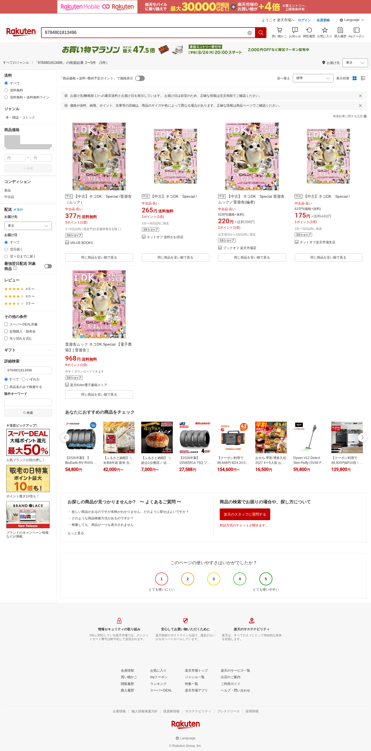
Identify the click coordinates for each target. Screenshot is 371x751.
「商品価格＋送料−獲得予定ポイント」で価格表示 (96, 78)
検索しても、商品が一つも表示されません (103, 525)
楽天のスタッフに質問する (245, 514)
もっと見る (76, 533)
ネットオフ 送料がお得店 (165, 237)
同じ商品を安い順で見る (99, 257)
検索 (30, 168)
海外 (20, 210)
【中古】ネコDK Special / (173, 196)
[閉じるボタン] (360, 95)
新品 (7, 190)
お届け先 (10, 217)
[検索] (261, 32)
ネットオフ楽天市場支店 (317, 242)
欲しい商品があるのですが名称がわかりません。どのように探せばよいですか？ (130, 512)
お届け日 (10, 235)
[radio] (6, 83)
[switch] (48, 266)
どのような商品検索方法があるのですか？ (103, 518)
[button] (351, 21)
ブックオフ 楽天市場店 (239, 248)
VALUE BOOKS (81, 243)
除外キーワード (15, 394)
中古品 (9, 197)
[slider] (4, 149)
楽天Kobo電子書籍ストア (88, 385)
